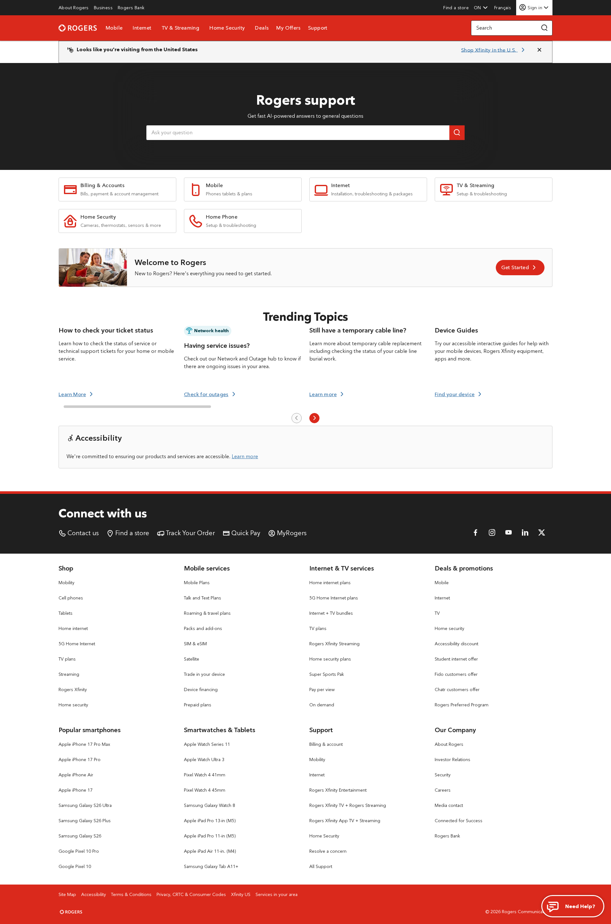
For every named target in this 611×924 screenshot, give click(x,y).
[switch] (503, 7)
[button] (480, 7)
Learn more (245, 456)
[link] (73, 7)
